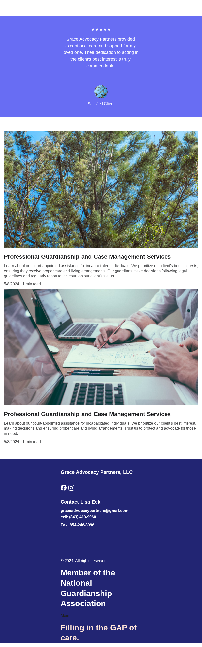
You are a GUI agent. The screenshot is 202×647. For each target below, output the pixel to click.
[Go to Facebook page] (64, 488)
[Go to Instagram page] (71, 488)
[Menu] (191, 8)
